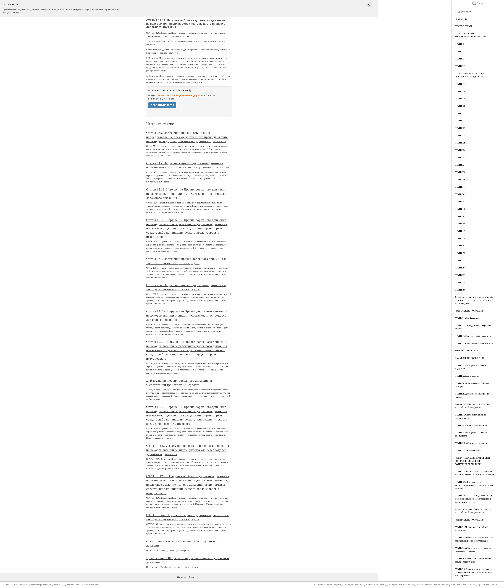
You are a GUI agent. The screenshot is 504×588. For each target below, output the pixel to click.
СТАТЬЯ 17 (460, 83)
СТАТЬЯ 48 (460, 223)
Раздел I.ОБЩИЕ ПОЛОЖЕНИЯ (469, 519)
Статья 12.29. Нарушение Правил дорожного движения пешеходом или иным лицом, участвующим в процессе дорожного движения (186, 193)
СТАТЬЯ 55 (460, 275)
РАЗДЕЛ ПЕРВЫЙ (463, 26)
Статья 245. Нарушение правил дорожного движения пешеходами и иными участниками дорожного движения (187, 165)
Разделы (193, 577)
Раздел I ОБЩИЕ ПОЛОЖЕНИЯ (469, 358)
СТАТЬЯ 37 (460, 164)
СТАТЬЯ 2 (459, 44)
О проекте (182, 577)
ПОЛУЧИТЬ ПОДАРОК (162, 105)
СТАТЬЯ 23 (460, 128)
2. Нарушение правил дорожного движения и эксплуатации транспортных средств (179, 382)
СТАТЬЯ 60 (460, 289)
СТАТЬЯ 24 (460, 135)
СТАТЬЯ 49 (460, 230)
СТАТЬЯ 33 (460, 157)
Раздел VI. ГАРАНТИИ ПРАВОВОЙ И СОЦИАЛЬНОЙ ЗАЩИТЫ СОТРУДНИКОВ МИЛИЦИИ (472, 460)
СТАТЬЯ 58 (460, 282)
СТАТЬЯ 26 (460, 150)
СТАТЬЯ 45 (460, 201)
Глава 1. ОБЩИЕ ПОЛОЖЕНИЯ (469, 310)
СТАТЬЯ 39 (460, 179)
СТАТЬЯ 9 (459, 58)
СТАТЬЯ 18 (460, 91)
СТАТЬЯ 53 (460, 260)
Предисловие (461, 18)
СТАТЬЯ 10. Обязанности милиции (471, 443)
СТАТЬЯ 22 (460, 120)
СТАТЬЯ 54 (460, 267)
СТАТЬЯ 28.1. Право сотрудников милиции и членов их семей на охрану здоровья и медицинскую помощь (474, 498)
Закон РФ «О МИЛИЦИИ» (467, 350)
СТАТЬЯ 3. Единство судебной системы (473, 335)
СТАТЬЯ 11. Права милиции (468, 450)
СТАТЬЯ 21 (460, 113)
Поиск (477, 3)
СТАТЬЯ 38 (460, 172)
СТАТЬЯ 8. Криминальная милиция (471, 425)
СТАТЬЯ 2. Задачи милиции (467, 375)
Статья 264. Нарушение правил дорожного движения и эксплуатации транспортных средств (186, 261)
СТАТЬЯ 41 (460, 186)
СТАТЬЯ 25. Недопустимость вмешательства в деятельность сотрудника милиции (474, 485)
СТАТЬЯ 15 (460, 66)
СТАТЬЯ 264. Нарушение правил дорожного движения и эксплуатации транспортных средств (187, 517)
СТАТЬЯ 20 (460, 105)
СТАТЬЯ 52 (460, 253)
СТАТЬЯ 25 (460, 142)
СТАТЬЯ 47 (460, 216)
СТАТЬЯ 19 (460, 98)
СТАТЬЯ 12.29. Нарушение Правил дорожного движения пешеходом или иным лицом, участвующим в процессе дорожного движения (187, 449)
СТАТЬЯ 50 (460, 238)
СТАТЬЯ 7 (459, 51)
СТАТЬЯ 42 (460, 194)
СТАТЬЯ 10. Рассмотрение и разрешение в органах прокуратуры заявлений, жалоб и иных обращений (474, 572)
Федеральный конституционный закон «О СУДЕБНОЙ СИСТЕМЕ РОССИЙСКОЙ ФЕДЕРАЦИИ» (474, 300)
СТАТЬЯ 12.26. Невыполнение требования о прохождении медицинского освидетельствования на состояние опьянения (52, 585)
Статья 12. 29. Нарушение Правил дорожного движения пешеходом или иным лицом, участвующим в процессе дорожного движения (186, 315)
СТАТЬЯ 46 (460, 208)
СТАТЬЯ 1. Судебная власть (467, 318)
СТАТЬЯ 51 (460, 245)
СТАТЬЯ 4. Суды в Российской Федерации (474, 343)
